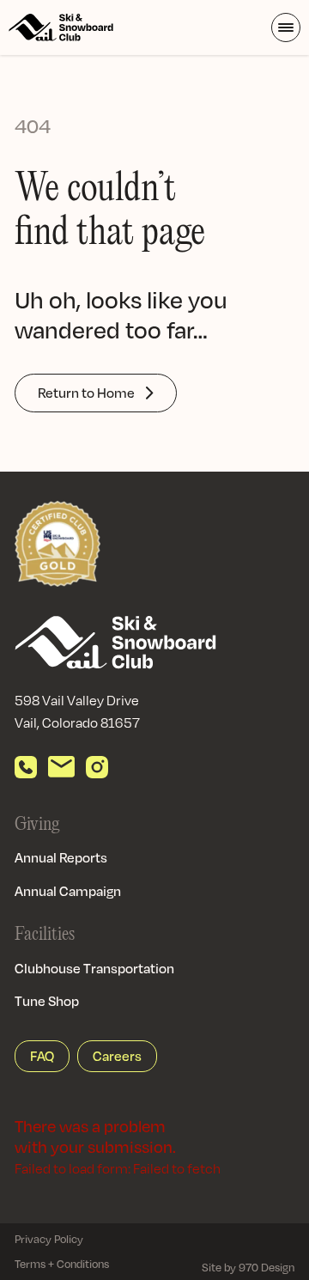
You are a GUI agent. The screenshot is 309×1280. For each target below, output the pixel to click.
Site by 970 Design (248, 1267)
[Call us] (26, 767)
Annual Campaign (68, 890)
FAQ (42, 1055)
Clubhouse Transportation (94, 968)
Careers (117, 1055)
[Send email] (61, 767)
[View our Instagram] (97, 767)
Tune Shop (47, 1000)
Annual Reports (61, 857)
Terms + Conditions (62, 1264)
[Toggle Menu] (285, 27)
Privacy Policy (49, 1239)
